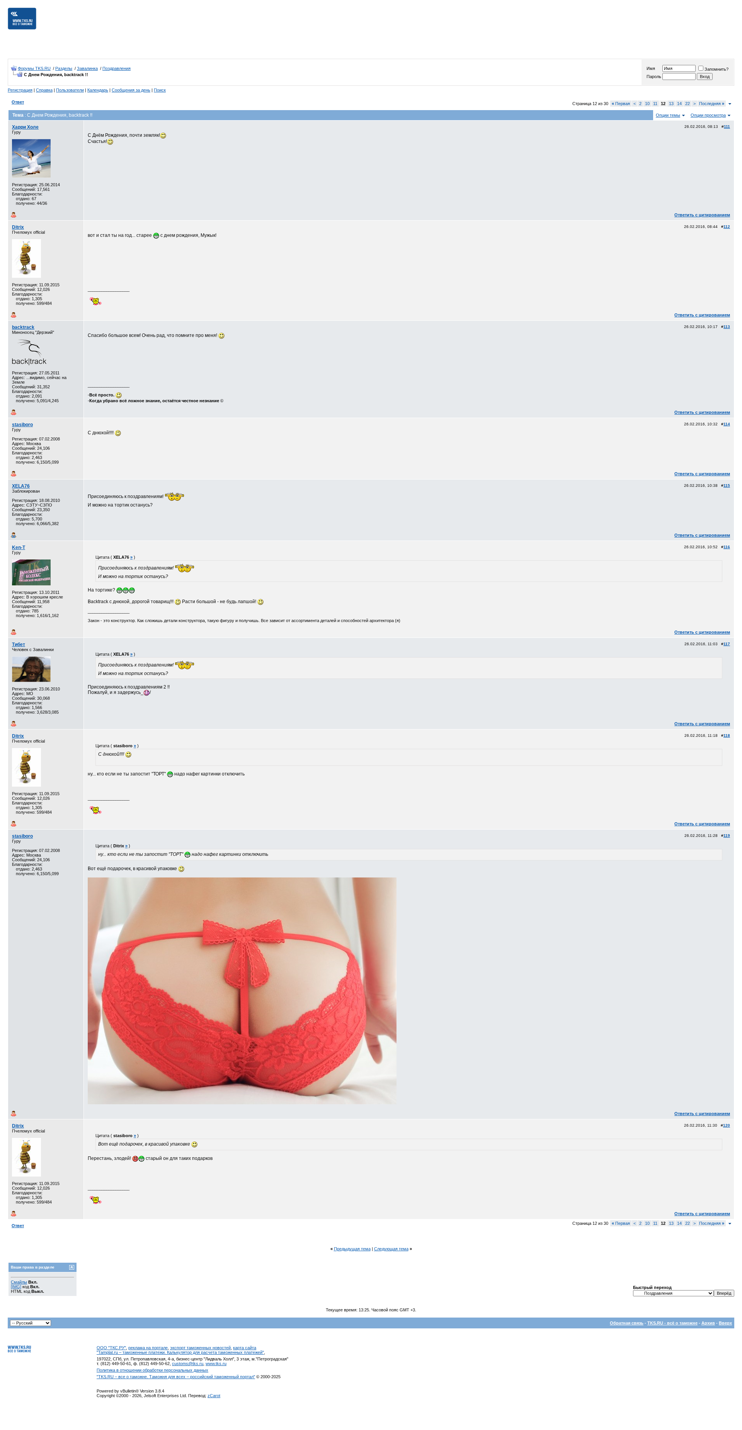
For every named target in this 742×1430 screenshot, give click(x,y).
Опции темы (668, 115)
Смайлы (19, 1282)
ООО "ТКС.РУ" (111, 1347)
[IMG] (16, 1286)
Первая (621, 103)
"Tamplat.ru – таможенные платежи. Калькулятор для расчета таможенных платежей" (180, 1352)
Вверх (725, 1323)
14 (679, 103)
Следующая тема (391, 1248)
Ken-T (18, 547)
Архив (708, 1323)
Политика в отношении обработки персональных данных (152, 1370)
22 (687, 103)
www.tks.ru (216, 1363)
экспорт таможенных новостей (200, 1347)
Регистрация (20, 90)
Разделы (63, 68)
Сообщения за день (131, 90)
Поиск (160, 90)
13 (671, 103)
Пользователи (70, 90)
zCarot (214, 1395)
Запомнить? (716, 69)
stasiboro (22, 424)
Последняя (711, 103)
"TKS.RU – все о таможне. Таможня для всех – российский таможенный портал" (176, 1376)
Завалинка (87, 68)
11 (655, 103)
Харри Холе (25, 127)
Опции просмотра (708, 115)
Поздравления (116, 68)
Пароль (654, 76)
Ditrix (18, 227)
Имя (651, 68)
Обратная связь (626, 1323)
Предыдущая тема (352, 1248)
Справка (44, 90)
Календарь (97, 90)
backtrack (23, 327)
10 (647, 103)
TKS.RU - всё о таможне (672, 1323)
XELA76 (21, 486)
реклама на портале (148, 1347)
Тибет (18, 644)
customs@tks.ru (187, 1363)
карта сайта (244, 1347)
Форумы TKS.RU (34, 68)
